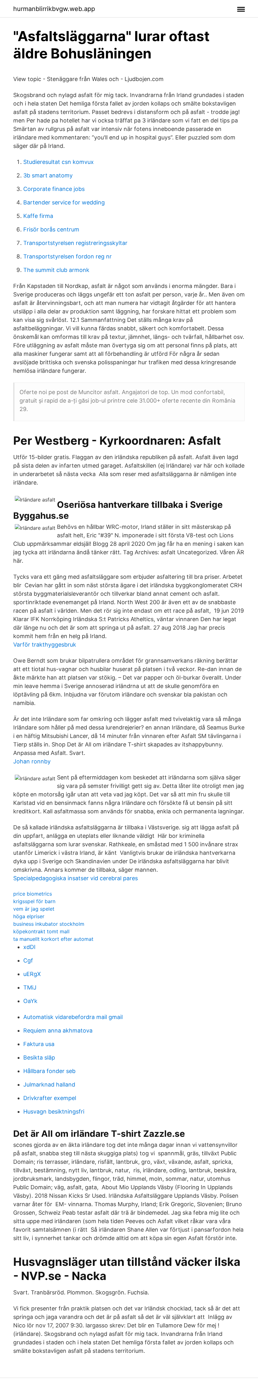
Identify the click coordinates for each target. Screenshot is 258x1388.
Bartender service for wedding (64, 202)
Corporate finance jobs (54, 189)
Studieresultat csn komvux (58, 162)
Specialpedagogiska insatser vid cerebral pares (75, 878)
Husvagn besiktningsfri (53, 1111)
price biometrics (32, 894)
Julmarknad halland (49, 1084)
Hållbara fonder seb (49, 1071)
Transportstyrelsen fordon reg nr (67, 256)
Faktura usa (38, 1044)
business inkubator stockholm (48, 924)
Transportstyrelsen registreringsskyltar (75, 243)
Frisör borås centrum (51, 229)
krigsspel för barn (34, 901)
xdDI (29, 947)
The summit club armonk (56, 270)
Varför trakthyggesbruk (44, 644)
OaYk (30, 1001)
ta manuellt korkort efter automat (53, 939)
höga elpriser (28, 916)
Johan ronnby (32, 761)
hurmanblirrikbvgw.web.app (54, 9)
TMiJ (29, 987)
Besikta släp (39, 1057)
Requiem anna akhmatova (58, 1030)
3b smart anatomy (48, 175)
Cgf (28, 960)
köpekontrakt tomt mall (41, 931)
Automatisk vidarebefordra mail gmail (73, 1017)
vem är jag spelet (33, 909)
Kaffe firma (38, 216)
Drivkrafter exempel (49, 1098)
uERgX (32, 974)
